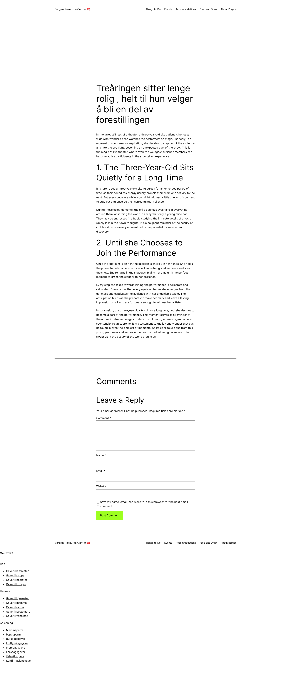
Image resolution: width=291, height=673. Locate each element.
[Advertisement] (145, 50)
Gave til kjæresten (17, 571)
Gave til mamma (16, 602)
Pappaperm (13, 634)
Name (101, 455)
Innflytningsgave (17, 643)
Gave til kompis (16, 584)
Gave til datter (15, 607)
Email (100, 470)
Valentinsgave (15, 656)
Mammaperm (14, 630)
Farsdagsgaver (15, 652)
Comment (103, 418)
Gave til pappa (15, 575)
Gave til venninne (17, 615)
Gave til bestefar (16, 579)
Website (101, 486)
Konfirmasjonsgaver (19, 660)
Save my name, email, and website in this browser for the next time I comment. (144, 504)
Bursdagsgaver (15, 638)
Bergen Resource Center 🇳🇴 (72, 9)
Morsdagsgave (15, 647)
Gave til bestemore (18, 611)
